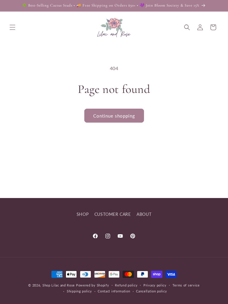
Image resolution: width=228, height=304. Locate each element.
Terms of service (186, 285)
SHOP (82, 214)
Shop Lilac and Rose (58, 285)
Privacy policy (155, 285)
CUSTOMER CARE (112, 214)
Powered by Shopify (92, 285)
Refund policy (126, 285)
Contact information (114, 291)
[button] (12, 27)
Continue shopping (114, 115)
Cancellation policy (151, 291)
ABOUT (144, 214)
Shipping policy (79, 291)
